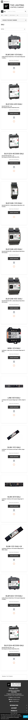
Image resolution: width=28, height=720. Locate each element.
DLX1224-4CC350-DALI (14, 645)
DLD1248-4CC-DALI (14, 299)
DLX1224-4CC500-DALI (14, 154)
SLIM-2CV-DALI (14, 497)
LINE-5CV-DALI (14, 398)
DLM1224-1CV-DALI (14, 596)
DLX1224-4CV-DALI (14, 104)
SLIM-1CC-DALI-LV (14, 546)
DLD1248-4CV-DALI (14, 249)
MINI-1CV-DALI (14, 348)
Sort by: (2, 29)
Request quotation (14, 63)
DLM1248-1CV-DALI (14, 54)
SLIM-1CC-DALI (14, 447)
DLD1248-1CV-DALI (14, 203)
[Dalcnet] (14, 6)
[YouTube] (2, 2)
